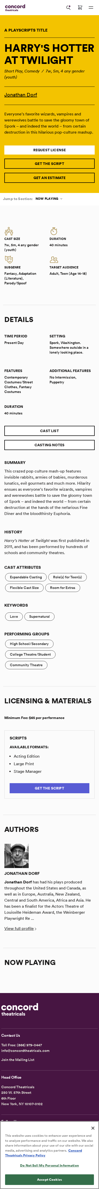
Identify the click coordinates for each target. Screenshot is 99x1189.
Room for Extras (62, 588)
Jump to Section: (17, 199)
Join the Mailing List (17, 1060)
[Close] (92, 1128)
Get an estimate (50, 178)
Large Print (24, 763)
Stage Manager (28, 771)
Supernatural (39, 616)
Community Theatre (26, 665)
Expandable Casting (26, 577)
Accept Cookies (49, 1179)
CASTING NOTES (49, 445)
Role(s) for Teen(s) (67, 577)
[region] (49, 1155)
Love (14, 616)
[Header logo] (14, 7)
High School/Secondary (29, 644)
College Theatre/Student (30, 654)
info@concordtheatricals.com (25, 1051)
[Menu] (91, 8)
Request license (49, 150)
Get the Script (49, 164)
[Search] (68, 8)
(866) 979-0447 (29, 1045)
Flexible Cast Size (24, 588)
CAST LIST (49, 431)
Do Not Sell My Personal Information (49, 1165)
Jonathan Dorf (20, 95)
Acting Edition (27, 756)
